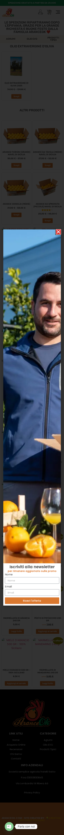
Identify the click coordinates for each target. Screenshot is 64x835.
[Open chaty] (9, 826)
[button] (58, 231)
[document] (32, 417)
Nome (9, 574)
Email (8, 586)
